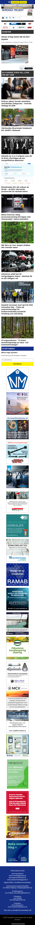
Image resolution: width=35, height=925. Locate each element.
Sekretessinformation (18, 924)
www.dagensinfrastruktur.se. (17, 877)
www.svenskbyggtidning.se (17, 875)
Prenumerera (15, 2)
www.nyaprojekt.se (17, 873)
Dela (21, 68)
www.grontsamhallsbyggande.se (17, 879)
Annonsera (23, 2)
